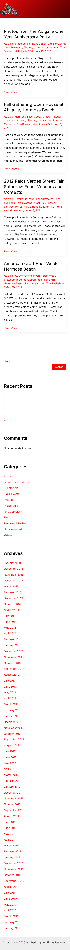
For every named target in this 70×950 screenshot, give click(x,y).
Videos (8, 535)
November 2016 (14, 574)
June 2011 (10, 828)
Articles (8, 476)
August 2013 (11, 674)
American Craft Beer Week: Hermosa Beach (31, 266)
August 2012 (11, 745)
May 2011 (10, 834)
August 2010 (11, 886)
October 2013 (12, 663)
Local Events (12, 494)
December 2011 (13, 792)
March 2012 (11, 775)
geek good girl (46, 279)
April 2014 (10, 633)
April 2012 (10, 769)
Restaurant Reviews (16, 523)
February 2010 (12, 922)
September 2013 (14, 668)
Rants (7, 517)
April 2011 (10, 839)
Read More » (11, 92)
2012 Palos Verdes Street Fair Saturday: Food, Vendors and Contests (34, 187)
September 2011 (14, 810)
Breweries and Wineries (18, 482)
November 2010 (14, 869)
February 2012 (12, 780)
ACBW (19, 275)
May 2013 (10, 692)
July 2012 (10, 751)
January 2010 (12, 928)
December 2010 (13, 863)
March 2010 (11, 916)
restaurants (52, 47)
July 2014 (10, 616)
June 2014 (10, 621)
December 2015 (13, 580)
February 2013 (12, 710)
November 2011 (13, 798)
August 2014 (11, 610)
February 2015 (12, 592)
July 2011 (9, 822)
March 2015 (11, 586)
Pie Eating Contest (26, 206)
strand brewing (13, 210)
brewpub (20, 43)
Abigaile (8, 43)
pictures (38, 47)
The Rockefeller (55, 283)
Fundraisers (11, 488)
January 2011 (12, 857)
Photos (28, 47)
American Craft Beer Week (40, 275)
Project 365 (11, 505)
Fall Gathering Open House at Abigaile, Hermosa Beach (34, 107)
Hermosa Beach (36, 43)
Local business (13, 47)
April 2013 (10, 698)
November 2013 (14, 657)
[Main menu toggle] (66, 9)
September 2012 (14, 739)
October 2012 (12, 733)
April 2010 (10, 910)
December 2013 (13, 651)
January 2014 (12, 645)
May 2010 (10, 904)
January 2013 (12, 716)
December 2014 (13, 598)
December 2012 (13, 722)
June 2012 (10, 757)
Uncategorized (13, 529)
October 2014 (12, 604)
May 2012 (10, 763)
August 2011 (11, 816)
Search (8, 361)
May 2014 (10, 627)
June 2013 (10, 686)
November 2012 (14, 727)
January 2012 (12, 786)
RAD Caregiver (13, 511)
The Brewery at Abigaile (31, 124)
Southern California (50, 206)
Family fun (21, 199)
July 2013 (10, 680)
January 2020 (12, 563)
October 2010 (12, 875)
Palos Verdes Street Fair (30, 203)
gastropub (29, 279)
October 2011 (12, 804)
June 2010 (10, 898)
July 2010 (10, 892)
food (32, 199)
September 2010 (14, 881)
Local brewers (56, 43)
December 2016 (13, 568)
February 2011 (12, 851)
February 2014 (12, 639)
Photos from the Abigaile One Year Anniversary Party (34, 34)
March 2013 (11, 704)
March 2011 (11, 845)
